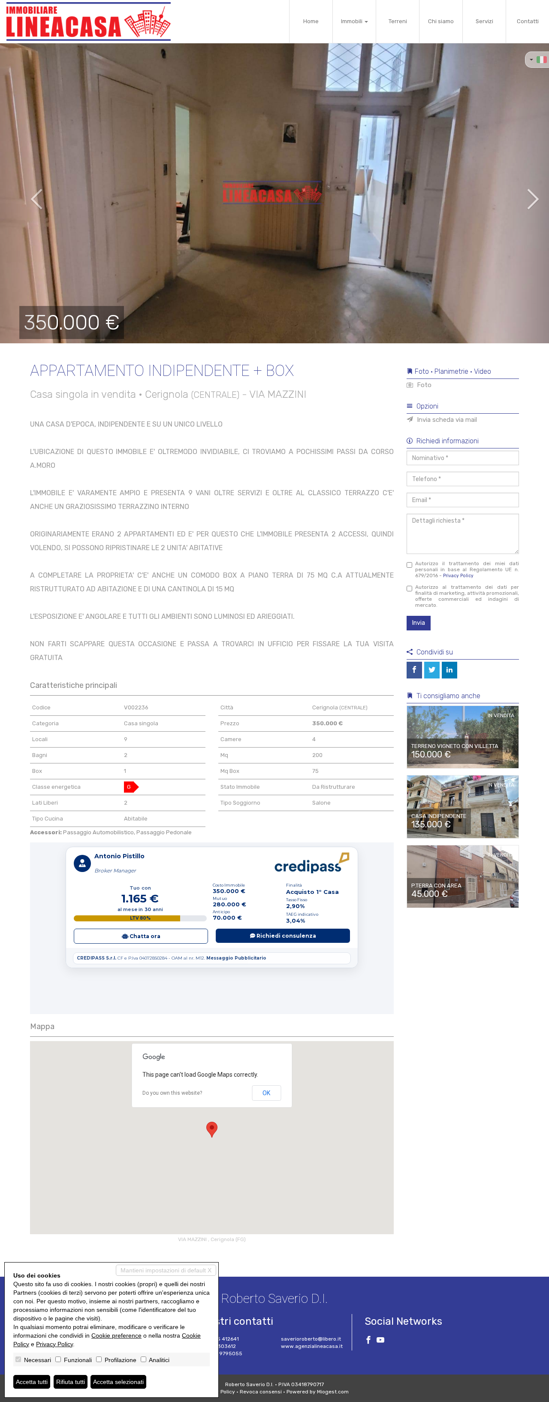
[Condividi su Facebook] (414, 670)
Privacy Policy (458, 575)
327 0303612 (220, 1346)
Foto (423, 385)
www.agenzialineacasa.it (312, 1346)
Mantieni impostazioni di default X (166, 1270)
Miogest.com (333, 1392)
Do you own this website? (172, 1093)
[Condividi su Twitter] (432, 670)
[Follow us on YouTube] (380, 1341)
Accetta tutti (32, 1381)
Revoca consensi (261, 1392)
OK (266, 1093)
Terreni (398, 21)
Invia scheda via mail (446, 420)
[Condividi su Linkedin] (449, 670)
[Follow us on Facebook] (368, 1341)
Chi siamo (441, 21)
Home (311, 21)
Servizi (484, 21)
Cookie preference (116, 1335)
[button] (27, 193)
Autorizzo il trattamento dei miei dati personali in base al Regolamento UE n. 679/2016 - (467, 569)
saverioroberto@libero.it (311, 1339)
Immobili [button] (352, 21)
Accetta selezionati (118, 1381)
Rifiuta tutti (70, 1381)
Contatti (528, 21)
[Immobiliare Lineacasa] (88, 21)
